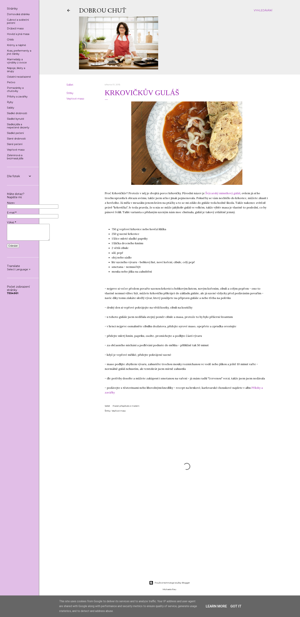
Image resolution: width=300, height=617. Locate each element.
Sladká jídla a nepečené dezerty (18, 126)
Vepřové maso (75, 98)
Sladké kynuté (15, 118)
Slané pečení (14, 144)
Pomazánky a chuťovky (15, 89)
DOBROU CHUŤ (102, 10)
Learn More (216, 606)
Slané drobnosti (16, 138)
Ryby (10, 102)
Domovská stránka (18, 14)
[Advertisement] (169, 547)
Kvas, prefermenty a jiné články (19, 52)
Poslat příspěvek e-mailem (126, 406)
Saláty (10, 107)
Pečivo (11, 82)
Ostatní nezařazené (19, 76)
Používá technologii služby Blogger (172, 582)
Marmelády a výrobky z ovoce (17, 61)
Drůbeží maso (15, 28)
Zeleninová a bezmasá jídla (15, 157)
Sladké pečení (15, 133)
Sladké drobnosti (17, 113)
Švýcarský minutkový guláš (222, 193)
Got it (235, 606)
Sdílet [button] (69, 84)
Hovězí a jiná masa (18, 34)
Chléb (10, 39)
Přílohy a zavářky (17, 96)
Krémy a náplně (16, 45)
